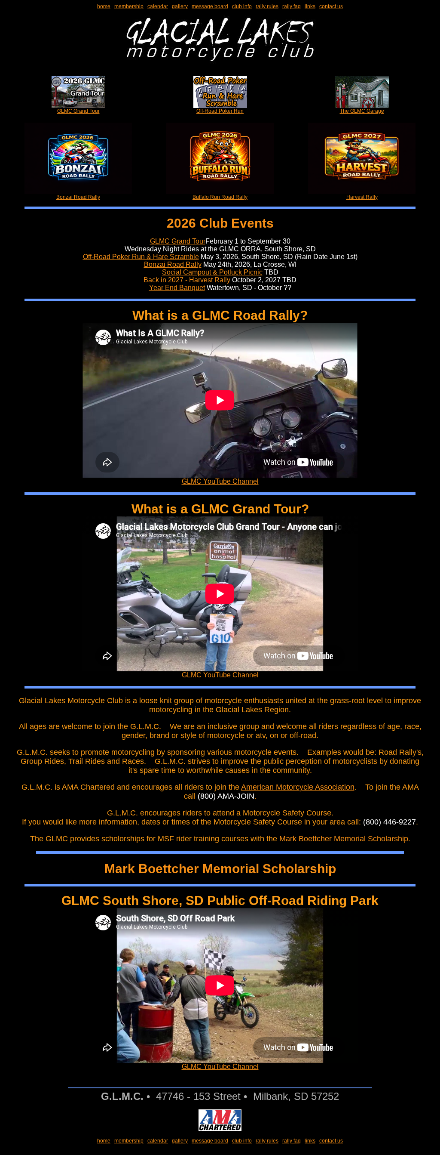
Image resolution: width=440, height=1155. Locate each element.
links (310, 6)
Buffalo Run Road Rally (220, 197)
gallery (180, 6)
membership (129, 6)
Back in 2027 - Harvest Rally (187, 280)
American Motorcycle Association (297, 787)
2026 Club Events (220, 223)
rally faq (291, 6)
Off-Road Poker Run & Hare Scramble (141, 256)
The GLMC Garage (362, 111)
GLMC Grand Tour (78, 111)
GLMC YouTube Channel (220, 481)
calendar (157, 6)
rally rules (267, 6)
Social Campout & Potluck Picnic (212, 272)
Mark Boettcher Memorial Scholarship (343, 838)
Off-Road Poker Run (220, 111)
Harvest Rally (362, 197)
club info (242, 6)
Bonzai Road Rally (78, 197)
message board (210, 6)
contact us (331, 6)
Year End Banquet (177, 287)
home (103, 6)
